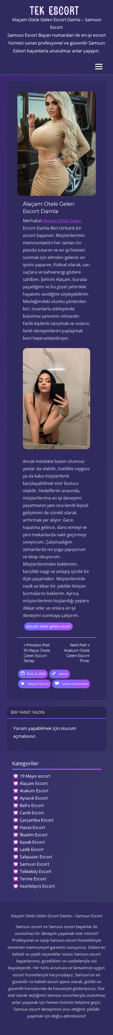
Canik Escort (32, 813)
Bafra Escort (32, 805)
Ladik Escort (32, 849)
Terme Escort (33, 879)
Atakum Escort (34, 791)
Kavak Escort (32, 842)
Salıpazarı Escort (36, 857)
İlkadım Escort (34, 835)
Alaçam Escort (38, 683)
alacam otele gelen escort (48, 626)
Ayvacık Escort (34, 798)
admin (63, 673)
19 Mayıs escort (35, 776)
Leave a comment (75, 683)
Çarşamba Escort (37, 820)
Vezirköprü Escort (37, 886)
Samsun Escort (34, 864)
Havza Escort (32, 827)
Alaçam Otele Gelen (62, 221)
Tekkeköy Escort (36, 871)
